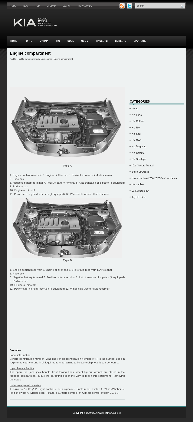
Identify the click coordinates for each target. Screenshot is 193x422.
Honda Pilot (138, 184)
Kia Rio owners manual (28, 59)
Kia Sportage (139, 159)
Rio (58, 41)
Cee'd (84, 41)
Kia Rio (13, 59)
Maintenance (46, 59)
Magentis (102, 41)
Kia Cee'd (137, 140)
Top (37, 6)
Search (67, 6)
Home (13, 6)
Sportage (140, 41)
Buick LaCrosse (140, 171)
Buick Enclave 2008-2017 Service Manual (154, 178)
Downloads (85, 6)
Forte (28, 41)
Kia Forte (137, 115)
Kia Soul (136, 133)
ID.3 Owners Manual (143, 165)
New (25, 6)
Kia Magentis (139, 146)
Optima (44, 41)
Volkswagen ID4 (140, 190)
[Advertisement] (67, 73)
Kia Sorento (138, 153)
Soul (70, 41)
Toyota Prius (139, 197)
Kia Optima (138, 121)
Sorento (120, 41)
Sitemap (51, 6)
